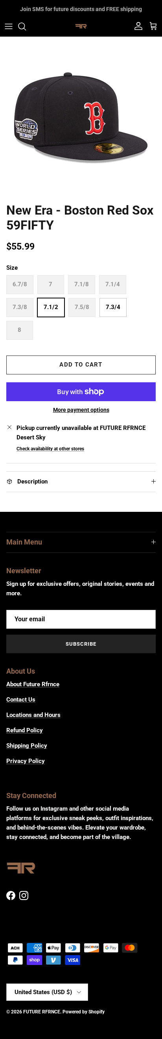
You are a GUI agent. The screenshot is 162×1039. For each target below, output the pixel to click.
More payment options (81, 410)
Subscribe (81, 644)
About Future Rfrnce (32, 684)
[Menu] (8, 26)
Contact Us (20, 699)
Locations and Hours (33, 715)
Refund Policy (24, 730)
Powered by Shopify (84, 1012)
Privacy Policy (25, 761)
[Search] (26, 26)
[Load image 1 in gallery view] (81, 118)
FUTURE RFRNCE (41, 1012)
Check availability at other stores (50, 449)
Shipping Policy (26, 745)
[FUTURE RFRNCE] (81, 26)
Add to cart (80, 364)
